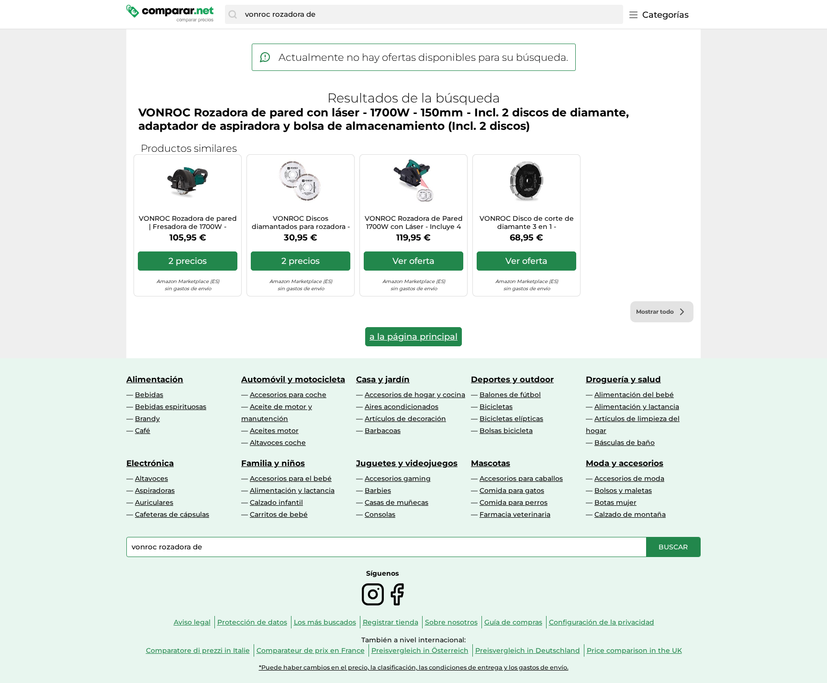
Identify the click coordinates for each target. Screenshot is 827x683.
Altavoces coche (278, 442)
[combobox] (431, 14)
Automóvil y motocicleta (293, 379)
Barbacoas (383, 430)
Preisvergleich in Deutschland (527, 650)
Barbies (378, 490)
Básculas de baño (624, 442)
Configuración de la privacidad (601, 622)
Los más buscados (325, 622)
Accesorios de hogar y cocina (415, 394)
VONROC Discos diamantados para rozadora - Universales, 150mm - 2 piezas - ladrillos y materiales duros (300, 223)
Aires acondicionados (401, 406)
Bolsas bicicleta (506, 430)
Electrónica (150, 463)
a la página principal (413, 336)
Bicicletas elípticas (511, 418)
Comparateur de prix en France (311, 650)
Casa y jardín (383, 379)
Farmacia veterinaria (515, 514)
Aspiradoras (155, 490)
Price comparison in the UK (634, 650)
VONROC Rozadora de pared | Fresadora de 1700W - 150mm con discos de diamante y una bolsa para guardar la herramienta (188, 223)
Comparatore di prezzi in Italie (198, 650)
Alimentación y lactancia (636, 406)
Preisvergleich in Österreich (420, 650)
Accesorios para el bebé (291, 478)
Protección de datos (252, 622)
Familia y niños (273, 463)
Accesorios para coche (288, 394)
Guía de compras (513, 622)
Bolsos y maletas (623, 490)
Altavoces (151, 478)
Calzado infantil (276, 502)
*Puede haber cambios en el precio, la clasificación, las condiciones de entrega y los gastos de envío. (414, 667)
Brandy (147, 418)
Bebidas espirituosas (170, 406)
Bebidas (149, 394)
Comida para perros (514, 502)
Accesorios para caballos (521, 478)
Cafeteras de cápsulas (172, 514)
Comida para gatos (512, 490)
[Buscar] (232, 14)
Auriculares (154, 502)
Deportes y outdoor (512, 379)
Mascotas (490, 463)
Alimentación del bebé (634, 394)
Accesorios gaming (398, 478)
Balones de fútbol (510, 394)
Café (142, 430)
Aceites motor (274, 430)
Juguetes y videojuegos (407, 463)
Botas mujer (615, 502)
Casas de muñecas (396, 502)
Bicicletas (496, 406)
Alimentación (154, 379)
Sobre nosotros (451, 622)
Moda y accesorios (624, 463)
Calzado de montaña (630, 514)
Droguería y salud (623, 379)
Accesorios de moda (629, 478)
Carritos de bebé (279, 514)
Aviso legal (192, 622)
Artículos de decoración (405, 418)
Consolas (380, 514)
